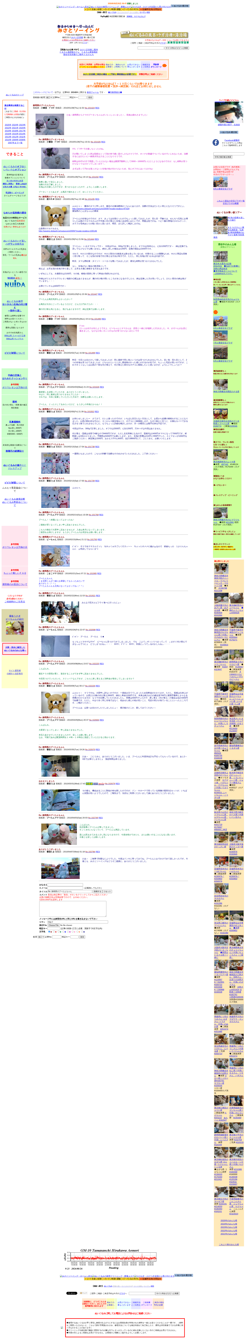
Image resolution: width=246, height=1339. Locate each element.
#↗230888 (219, 989)
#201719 (218, 824)
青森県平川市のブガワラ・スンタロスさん (236, 1019)
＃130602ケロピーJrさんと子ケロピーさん (236, 675)
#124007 (233, 731)
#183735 (218, 755)
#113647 (218, 669)
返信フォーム (93, 92)
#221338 (218, 590)
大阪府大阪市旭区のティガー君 (236, 845)
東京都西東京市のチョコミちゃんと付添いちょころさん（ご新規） (236, 952)
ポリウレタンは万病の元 (14, 387)
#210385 (238, 1169)
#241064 (218, 615)
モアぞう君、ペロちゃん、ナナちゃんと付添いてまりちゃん (221, 785)
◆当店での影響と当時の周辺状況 (226, 267)
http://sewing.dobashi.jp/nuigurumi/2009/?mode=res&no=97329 (100, 208)
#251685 (218, 1031)
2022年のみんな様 (229, 1230)
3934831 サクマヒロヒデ (136, 16)
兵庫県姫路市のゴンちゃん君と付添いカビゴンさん (236, 1111)
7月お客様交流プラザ (222, 343)
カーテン (143, 12)
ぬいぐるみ (112, 12)
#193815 (224, 645)
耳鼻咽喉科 (14, 422)
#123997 (218, 979)
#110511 (233, 1182)
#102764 (238, 1140)
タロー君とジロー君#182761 (221, 1078)
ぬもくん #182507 (221, 1119)
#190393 (218, 1209)
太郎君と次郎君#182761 (235, 992)
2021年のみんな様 (229, 1234)
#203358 (218, 987)
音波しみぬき (21, 184)
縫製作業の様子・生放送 (229, 124)
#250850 (218, 879)
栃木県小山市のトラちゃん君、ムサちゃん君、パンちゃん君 (221, 816)
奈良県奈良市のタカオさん (221, 897)
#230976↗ (219, 876)
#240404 (218, 613)
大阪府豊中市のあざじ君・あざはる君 (221, 607)
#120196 (233, 1179)
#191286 (218, 903)
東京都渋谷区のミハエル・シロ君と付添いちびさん (236, 1163)
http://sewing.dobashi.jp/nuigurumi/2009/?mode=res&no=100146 (68, 231)
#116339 (218, 1145)
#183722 (218, 984)
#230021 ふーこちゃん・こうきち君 (221, 795)
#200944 (233, 637)
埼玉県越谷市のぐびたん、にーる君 (221, 1048)
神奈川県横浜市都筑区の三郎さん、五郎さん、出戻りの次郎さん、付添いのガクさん (236, 978)
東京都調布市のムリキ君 (224, 462)
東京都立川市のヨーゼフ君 (221, 1200)
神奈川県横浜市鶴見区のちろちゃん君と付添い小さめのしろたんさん (221, 635)
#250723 (218, 1053)
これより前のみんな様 (229, 1244)
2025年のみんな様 (229, 1220)
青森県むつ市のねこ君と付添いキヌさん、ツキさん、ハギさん (236, 1072)
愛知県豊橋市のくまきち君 (236, 746)
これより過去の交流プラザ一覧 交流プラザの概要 (231, 202)
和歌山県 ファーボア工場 (14, 336)
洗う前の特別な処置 (15, 181)
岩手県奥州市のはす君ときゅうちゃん (221, 748)
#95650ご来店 (220, 829)
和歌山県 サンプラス (14, 339)
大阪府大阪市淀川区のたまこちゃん (221, 950)
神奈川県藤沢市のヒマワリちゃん (226, 521)
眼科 (15, 401)
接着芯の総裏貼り (15, 451)
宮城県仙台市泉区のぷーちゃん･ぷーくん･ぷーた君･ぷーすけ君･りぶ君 (236, 699)
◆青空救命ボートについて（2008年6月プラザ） (225, 272)
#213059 (233, 728)
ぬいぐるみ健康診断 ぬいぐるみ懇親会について (14, 502)
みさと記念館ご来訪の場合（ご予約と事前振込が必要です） (110, 74)
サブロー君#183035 (219, 1084)
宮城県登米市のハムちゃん (236, 870)
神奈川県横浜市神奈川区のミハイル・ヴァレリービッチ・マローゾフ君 (221, 581)
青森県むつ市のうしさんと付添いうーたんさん (236, 1048)
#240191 (223, 1204)
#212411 (218, 1179)
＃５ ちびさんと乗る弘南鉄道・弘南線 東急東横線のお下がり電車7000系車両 (228, 232)
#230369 (237, 1118)
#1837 (225, 667)
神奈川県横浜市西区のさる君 (226, 391)
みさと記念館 (77, 37)
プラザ (85, 42)
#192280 (224, 933)
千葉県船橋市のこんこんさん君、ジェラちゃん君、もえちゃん (236, 1204)
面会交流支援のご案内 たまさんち (78, 54)
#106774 (217, 426)
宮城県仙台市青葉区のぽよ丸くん (236, 925)
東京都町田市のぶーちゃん (236, 606)
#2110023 (233, 1214)
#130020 (218, 1174)
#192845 (233, 854)
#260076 (218, 881)
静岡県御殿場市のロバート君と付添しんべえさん (221, 1138)
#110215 (240, 1142)
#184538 (218, 758)
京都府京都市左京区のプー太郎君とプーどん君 (226, 422)
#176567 (218, 827)
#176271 (233, 640)
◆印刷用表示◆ (115, 92)
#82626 (217, 753)
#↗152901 (219, 982)
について (15, 353)
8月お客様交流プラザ (222, 189)
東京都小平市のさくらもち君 (236, 1136)
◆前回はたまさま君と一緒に (221, 955)
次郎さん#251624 (236, 988)
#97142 (224, 464)
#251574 (224, 1029)
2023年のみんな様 (229, 1227)
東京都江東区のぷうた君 (221, 1109)
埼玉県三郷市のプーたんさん (221, 924)
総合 (148, 12)
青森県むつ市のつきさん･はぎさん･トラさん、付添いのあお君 (221, 1021)
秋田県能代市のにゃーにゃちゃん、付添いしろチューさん (221, 722)
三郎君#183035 (236, 997)
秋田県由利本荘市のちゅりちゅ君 (226, 300)
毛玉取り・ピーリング (15, 193)
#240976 (233, 852)
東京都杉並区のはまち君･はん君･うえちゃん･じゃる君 (221, 1163)
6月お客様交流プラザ (222, 361)
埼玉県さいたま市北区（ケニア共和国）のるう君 (236, 722)
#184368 (233, 1172)
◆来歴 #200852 (234, 929)
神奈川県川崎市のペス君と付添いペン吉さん (236, 814)
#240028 (218, 992)
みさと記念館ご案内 (89, 49)
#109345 (233, 426)
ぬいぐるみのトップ (15, 95)
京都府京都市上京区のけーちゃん (221, 775)
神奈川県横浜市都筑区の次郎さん (221, 1073)
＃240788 (222, 588)
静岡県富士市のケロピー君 (236, 663)
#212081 (230, 522)
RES (97, 108)
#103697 (233, 1184)
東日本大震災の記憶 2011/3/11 (222, 264)
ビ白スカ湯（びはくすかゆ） (15, 187)
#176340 (218, 1177)
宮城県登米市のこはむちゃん (221, 870)
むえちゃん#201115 (220, 1115)
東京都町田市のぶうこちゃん (221, 663)
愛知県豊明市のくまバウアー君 (221, 973)
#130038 (233, 1177)
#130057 (239, 667)
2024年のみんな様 (229, 1224)
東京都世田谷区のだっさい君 (221, 845)
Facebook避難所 (232, 140)
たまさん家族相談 (90, 52)
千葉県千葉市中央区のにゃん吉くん (221, 696)
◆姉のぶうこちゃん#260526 (236, 610)
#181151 (218, 1211)
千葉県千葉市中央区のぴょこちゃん (236, 632)
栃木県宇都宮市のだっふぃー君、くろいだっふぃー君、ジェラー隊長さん (236, 778)
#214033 (218, 1206)
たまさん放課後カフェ (70, 52)
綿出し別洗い (8, 184)
